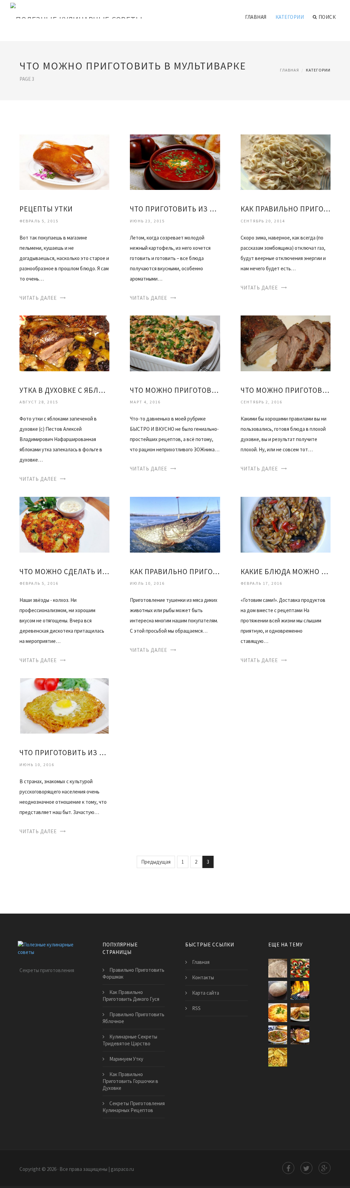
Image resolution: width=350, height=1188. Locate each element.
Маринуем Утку (126, 1059)
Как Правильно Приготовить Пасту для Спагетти (286, 209)
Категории (289, 17)
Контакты (203, 977)
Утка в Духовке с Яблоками (64, 390)
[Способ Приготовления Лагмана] (277, 1034)
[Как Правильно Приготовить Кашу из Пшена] (277, 1057)
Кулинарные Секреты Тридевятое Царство (130, 1040)
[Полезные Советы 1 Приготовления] (277, 1012)
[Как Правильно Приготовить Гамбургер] (300, 1012)
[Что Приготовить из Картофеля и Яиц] (64, 705)
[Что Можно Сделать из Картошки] (64, 524)
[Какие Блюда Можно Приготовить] (286, 524)
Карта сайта (205, 993)
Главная (256, 17)
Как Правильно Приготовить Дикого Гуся (131, 995)
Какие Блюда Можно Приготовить (286, 571)
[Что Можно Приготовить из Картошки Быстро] (175, 342)
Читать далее (38, 298)
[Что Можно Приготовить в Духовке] (286, 342)
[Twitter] (306, 1168)
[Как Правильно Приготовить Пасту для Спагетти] (286, 161)
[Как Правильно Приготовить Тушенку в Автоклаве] (175, 524)
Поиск (327, 17)
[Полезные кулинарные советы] (76, 11)
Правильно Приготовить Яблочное (133, 1017)
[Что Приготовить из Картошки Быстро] (175, 161)
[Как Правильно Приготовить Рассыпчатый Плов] (300, 1034)
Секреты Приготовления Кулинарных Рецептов (134, 1106)
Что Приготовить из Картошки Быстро (175, 209)
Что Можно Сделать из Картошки (64, 571)
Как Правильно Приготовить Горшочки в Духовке (130, 1081)
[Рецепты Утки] (64, 161)
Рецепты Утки (46, 209)
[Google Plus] (325, 1168)
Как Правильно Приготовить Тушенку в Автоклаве (175, 571)
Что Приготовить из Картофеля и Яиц (64, 752)
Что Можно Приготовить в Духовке (286, 390)
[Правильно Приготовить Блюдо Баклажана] (300, 968)
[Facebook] (288, 1168)
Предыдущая (156, 861)
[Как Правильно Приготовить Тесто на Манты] (277, 990)
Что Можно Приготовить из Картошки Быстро (175, 390)
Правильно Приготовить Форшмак (133, 973)
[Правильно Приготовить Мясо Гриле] (300, 990)
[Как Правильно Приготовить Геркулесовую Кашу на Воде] (277, 968)
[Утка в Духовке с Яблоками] (64, 342)
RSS (196, 1008)
